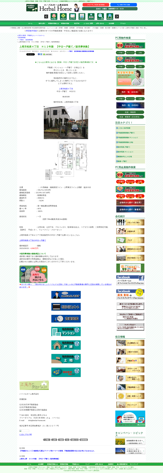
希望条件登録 (65, 23)
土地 (140, 53)
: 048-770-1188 (124, 5)
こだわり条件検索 (124, 128)
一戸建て (47, 439)
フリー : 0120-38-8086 (96, 5)
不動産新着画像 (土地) (125, 142)
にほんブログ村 (25, 434)
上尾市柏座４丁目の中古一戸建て (32, 240)
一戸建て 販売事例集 (74, 51)
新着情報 (84, 51)
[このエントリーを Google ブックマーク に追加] (39, 54)
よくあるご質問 (88, 23)
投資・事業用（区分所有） (130, 117)
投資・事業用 (130, 112)
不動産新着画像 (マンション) (128, 137)
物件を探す (42, 23)
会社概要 (111, 23)
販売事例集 (90, 51)
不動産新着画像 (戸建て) (126, 133)
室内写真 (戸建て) (124, 147)
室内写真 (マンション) (125, 152)
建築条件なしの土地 (125, 156)
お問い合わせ (100, 23)
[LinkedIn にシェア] (41, 54)
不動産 (61, 439)
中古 (67, 439)
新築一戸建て (122, 161)
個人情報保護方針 (122, 464)
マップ (87, 464)
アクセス (123, 23)
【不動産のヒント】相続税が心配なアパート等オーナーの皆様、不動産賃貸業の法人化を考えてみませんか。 (57, 449)
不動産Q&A (75, 464)
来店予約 (76, 23)
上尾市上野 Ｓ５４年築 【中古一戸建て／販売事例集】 (39, 457)
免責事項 (110, 464)
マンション (130, 53)
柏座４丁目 (75, 439)
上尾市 (54, 439)
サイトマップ (134, 464)
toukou (55, 51)
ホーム (30, 23)
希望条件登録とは (53, 23)
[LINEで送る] (47, 54)
